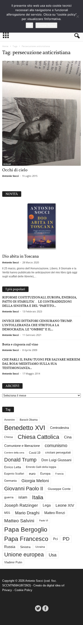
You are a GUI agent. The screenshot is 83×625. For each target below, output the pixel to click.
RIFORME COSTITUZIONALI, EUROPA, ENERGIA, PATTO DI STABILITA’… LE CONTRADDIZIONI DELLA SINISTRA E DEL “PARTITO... (39, 301)
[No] (77, 16)
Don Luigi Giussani (56, 460)
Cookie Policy (23, 590)
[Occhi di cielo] (41, 113)
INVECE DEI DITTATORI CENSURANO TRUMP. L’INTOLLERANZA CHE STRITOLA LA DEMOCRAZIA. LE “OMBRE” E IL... (37, 325)
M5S (7, 513)
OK (29, 25)
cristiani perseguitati (58, 452)
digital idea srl (55, 585)
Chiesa (8, 437)
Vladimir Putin (13, 562)
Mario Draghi (27, 513)
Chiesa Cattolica (38, 437)
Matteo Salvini (19, 520)
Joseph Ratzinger (21, 505)
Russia (9, 547)
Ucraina (40, 546)
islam (22, 497)
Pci (55, 539)
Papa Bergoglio (25, 529)
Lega (47, 505)
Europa (45, 473)
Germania (10, 480)
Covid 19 (34, 452)
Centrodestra (59, 428)
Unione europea (24, 555)
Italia (37, 497)
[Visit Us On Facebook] (45, 608)
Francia (59, 473)
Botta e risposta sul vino (20, 344)
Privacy (7, 590)
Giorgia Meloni (35, 480)
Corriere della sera (14, 452)
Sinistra (25, 547)
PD (66, 539)
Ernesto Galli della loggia (41, 467)
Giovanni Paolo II (23, 488)
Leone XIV (65, 505)
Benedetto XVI (24, 427)
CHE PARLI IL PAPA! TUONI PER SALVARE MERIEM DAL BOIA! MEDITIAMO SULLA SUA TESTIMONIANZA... (41, 363)
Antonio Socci (10, 175)
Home (5, 46)
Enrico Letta (12, 467)
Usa (52, 554)
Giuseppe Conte (59, 489)
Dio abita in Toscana (20, 256)
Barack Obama (29, 419)
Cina (67, 437)
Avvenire (9, 419)
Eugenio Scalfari (14, 473)
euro (32, 473)
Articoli (7, 164)
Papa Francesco (26, 539)
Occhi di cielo (14, 170)
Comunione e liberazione (22, 446)
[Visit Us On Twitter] (38, 608)
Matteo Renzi (54, 513)
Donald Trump (20, 460)
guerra (9, 497)
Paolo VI (43, 520)
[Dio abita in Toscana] (41, 226)
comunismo (56, 445)
